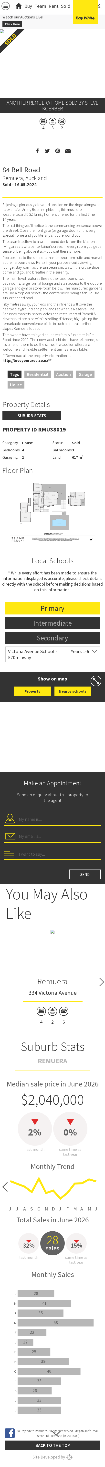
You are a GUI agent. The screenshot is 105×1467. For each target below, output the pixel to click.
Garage (85, 374)
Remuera (52, 981)
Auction (63, 374)
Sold (65, 6)
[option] (52, 512)
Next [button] (101, 982)
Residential (37, 374)
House (16, 385)
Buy (28, 6)
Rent (54, 6)
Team (40, 6)
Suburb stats (32, 415)
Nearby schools (72, 691)
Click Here (12, 24)
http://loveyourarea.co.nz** (27, 360)
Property (32, 691)
